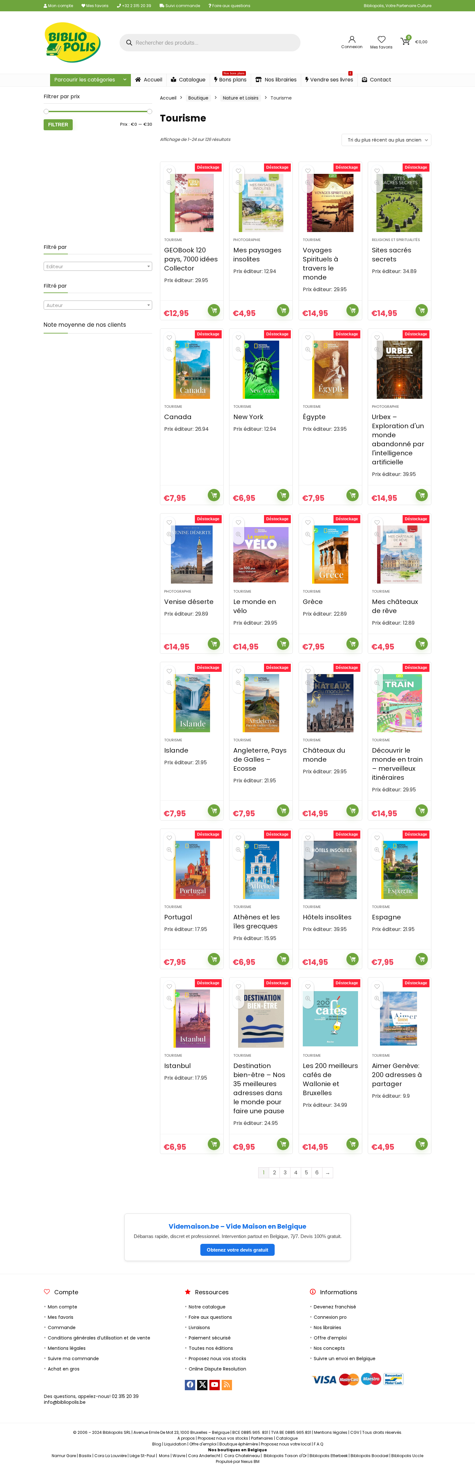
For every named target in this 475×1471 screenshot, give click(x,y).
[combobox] (98, 266)
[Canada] (191, 370)
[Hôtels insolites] (330, 870)
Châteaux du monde (324, 755)
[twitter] (202, 1385)
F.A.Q (318, 1444)
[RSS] (227, 1385)
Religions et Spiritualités (396, 239)
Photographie (246, 239)
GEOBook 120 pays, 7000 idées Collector (191, 259)
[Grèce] (330, 554)
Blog (156, 1444)
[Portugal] (191, 870)
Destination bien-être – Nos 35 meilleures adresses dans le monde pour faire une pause (259, 1088)
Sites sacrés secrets (391, 255)
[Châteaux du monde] (330, 703)
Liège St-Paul (142, 1455)
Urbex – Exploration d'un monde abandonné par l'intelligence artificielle (398, 439)
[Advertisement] (98, 187)
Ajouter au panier (214, 310)
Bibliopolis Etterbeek (329, 1455)
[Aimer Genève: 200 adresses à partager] (399, 1018)
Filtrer (58, 124)
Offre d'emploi (202, 1444)
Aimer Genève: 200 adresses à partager (397, 1074)
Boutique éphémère (238, 1444)
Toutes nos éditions (211, 1348)
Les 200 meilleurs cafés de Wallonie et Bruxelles (330, 1079)
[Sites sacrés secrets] (399, 203)
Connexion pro (330, 1317)
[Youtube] (214, 1385)
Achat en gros (63, 1369)
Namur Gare (64, 1455)
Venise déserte (189, 601)
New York (248, 416)
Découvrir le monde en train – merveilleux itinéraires (397, 764)
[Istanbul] (191, 1018)
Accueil (152, 79)
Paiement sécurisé (210, 1338)
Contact (380, 79)
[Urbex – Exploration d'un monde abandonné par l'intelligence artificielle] (399, 370)
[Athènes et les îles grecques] (261, 870)
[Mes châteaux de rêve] (399, 554)
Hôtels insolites (327, 917)
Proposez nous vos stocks (217, 1358)
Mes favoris (97, 5)
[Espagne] (399, 870)
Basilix (85, 1455)
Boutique (198, 98)
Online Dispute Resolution (217, 1369)
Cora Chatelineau (242, 1455)
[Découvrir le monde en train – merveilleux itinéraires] (399, 703)
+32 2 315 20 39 (136, 5)
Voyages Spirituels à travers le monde (320, 264)
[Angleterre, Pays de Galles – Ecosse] (261, 703)
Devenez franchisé (335, 1307)
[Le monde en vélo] (261, 554)
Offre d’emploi (330, 1338)
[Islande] (191, 703)
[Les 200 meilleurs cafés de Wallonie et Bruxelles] (330, 1018)
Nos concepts (329, 1348)
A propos (186, 1438)
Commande (62, 1327)
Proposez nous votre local (286, 1444)
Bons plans (233, 78)
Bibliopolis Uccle (407, 1455)
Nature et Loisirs (241, 98)
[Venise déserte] (191, 554)
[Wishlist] (381, 40)
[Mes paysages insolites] (261, 203)
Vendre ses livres (331, 78)
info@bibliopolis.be (65, 1402)
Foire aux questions (230, 5)
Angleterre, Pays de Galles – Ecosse (260, 759)
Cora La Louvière (110, 1455)
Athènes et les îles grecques (256, 922)
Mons (164, 1455)
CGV (354, 1432)
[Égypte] (330, 370)
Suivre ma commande (73, 1358)
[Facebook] (190, 1385)
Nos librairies (280, 79)
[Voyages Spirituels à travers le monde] (330, 203)
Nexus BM (250, 1461)
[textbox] (98, 266)
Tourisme (173, 239)
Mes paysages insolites (257, 255)
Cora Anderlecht (204, 1455)
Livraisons (199, 1327)
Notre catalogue (207, 1307)
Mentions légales (67, 1348)
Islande (176, 750)
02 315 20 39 (125, 1396)
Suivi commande (182, 5)
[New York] (261, 370)
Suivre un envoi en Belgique (344, 1358)
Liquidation (175, 1444)
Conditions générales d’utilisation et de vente (99, 1338)
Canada (178, 416)
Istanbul (177, 1065)
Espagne (386, 917)
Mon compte (60, 5)
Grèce (313, 601)
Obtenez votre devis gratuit (237, 1250)
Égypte (314, 416)
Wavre (179, 1455)
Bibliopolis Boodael (369, 1455)
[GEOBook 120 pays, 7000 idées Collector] (191, 203)
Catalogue (192, 79)
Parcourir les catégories (84, 79)
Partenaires (262, 1438)
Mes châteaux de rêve (395, 606)
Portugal (178, 917)
